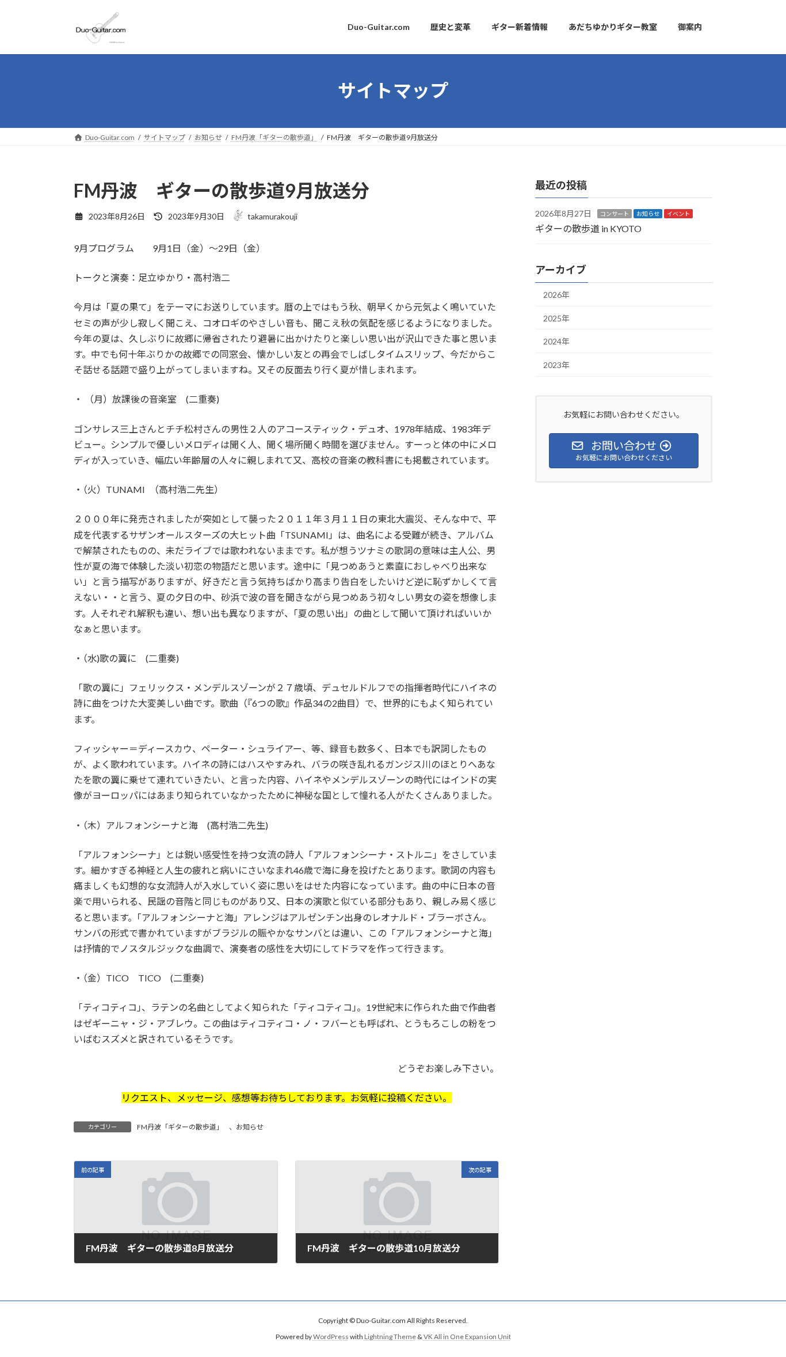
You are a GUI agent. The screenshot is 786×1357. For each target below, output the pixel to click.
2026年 (556, 295)
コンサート (614, 213)
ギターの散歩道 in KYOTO (588, 227)
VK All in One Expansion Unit (467, 1336)
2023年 (556, 364)
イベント (678, 213)
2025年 (556, 318)
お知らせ (250, 1127)
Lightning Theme (390, 1336)
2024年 (556, 341)
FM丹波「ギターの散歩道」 (180, 1127)
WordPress (331, 1336)
